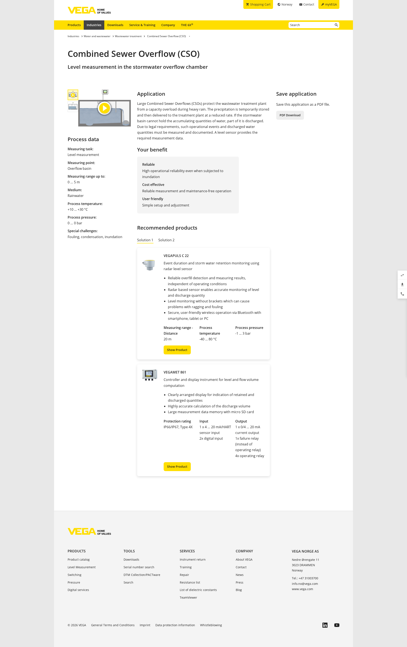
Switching (74, 575)
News (240, 575)
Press (239, 582)
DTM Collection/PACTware (142, 575)
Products (74, 25)
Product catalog (79, 559)
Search (128, 582)
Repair (184, 575)
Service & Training (142, 25)
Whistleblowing (211, 625)
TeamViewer (188, 597)
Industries (94, 25)
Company (168, 25)
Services (187, 551)
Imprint (145, 625)
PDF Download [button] (290, 115)
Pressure (74, 582)
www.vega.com (302, 589)
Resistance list (190, 582)
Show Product (177, 350)
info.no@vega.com (305, 584)
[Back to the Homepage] (89, 531)
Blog (239, 590)
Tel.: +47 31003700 (305, 578)
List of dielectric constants (198, 590)
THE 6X (187, 25)
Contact (241, 567)
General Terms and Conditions (113, 625)
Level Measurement (82, 567)
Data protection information (175, 625)
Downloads (115, 25)
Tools (129, 551)
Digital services (78, 590)
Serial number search (139, 567)
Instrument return (193, 559)
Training (186, 567)
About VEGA (244, 559)
